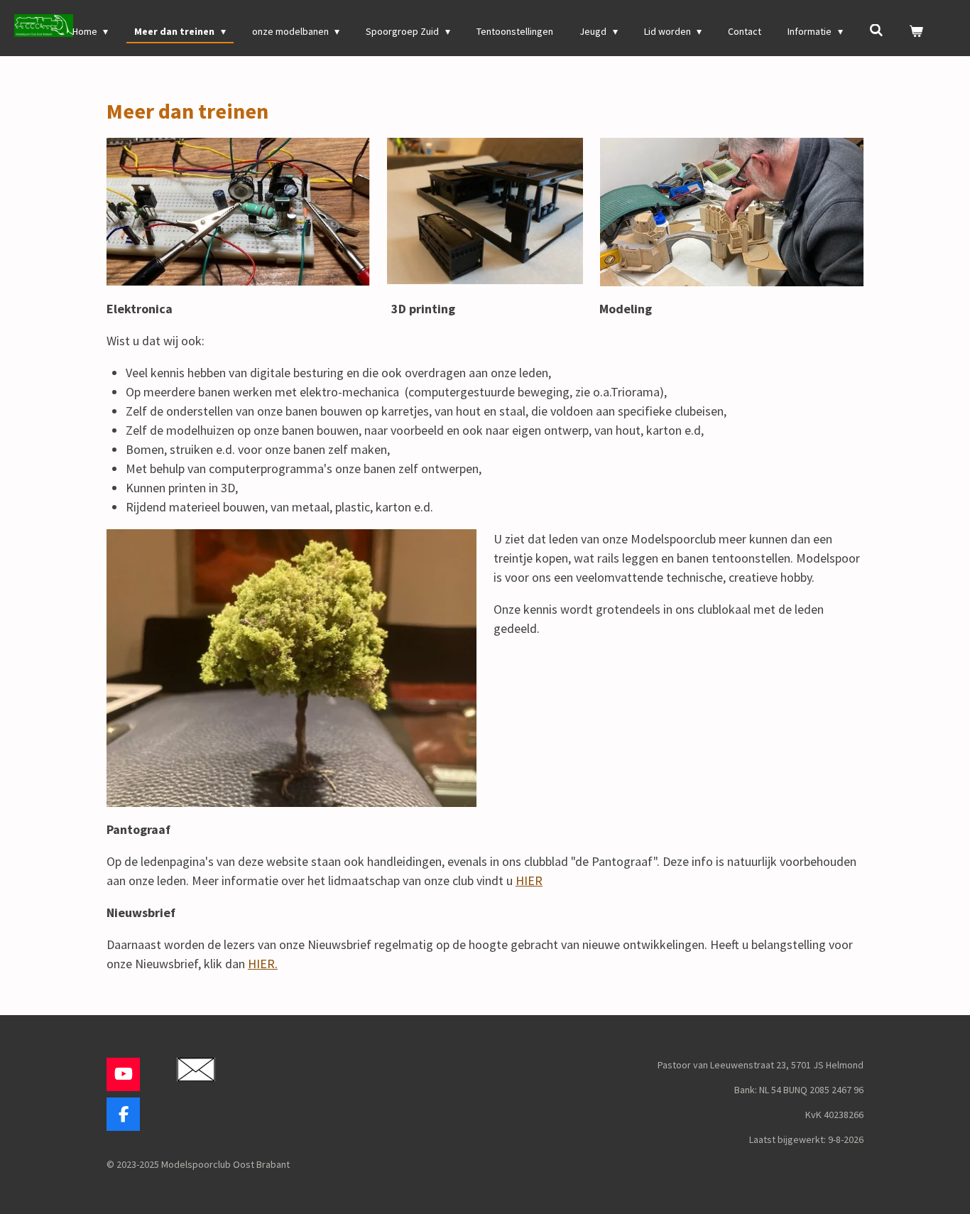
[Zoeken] (876, 30)
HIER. (263, 963)
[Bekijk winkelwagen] (916, 31)
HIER (529, 880)
